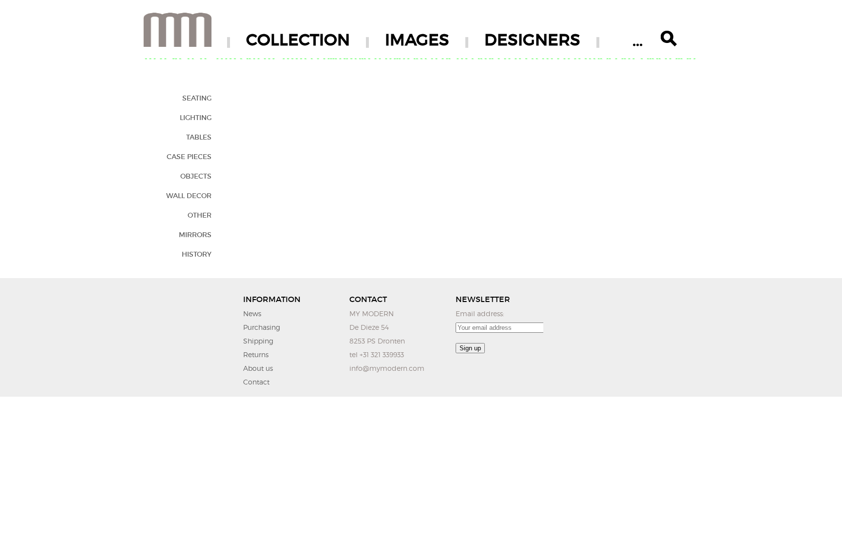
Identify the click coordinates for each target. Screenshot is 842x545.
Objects (195, 176)
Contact (256, 382)
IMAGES (417, 40)
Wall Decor (188, 195)
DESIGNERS (532, 40)
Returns (255, 354)
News (252, 313)
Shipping (258, 341)
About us (258, 368)
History (196, 254)
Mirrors (195, 234)
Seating (196, 98)
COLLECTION (298, 40)
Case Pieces (189, 156)
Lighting (195, 117)
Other (199, 215)
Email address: (480, 313)
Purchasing (261, 327)
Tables (198, 137)
